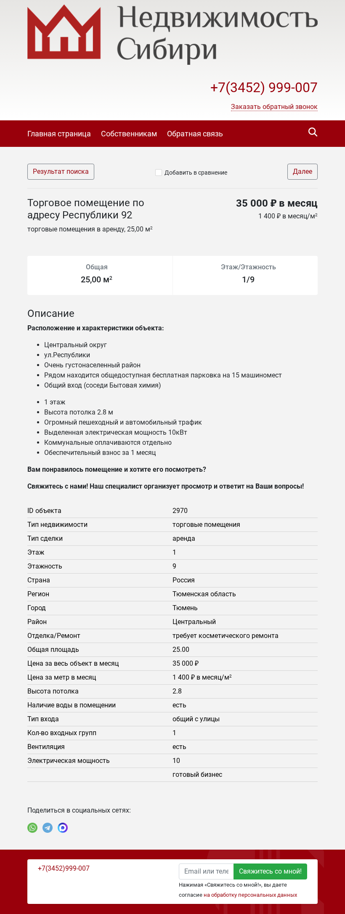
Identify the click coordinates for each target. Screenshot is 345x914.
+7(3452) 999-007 (264, 88)
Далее (302, 171)
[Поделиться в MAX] (63, 828)
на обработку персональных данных (250, 895)
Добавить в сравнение (196, 172)
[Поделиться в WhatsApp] (32, 828)
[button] (274, 107)
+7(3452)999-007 (64, 868)
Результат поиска (61, 171)
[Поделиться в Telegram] (47, 828)
